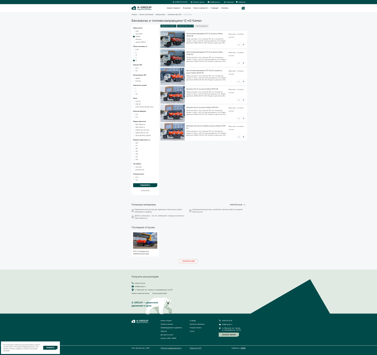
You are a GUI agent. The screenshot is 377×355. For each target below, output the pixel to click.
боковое (138, 81)
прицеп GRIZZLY (140, 42)
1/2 (136, 94)
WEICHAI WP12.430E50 (143, 135)
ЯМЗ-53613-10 (140, 127)
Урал (137, 31)
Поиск (243, 8)
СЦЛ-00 (138, 101)
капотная (138, 167)
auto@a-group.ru (140, 286)
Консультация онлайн (159, 293)
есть (136, 68)
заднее (137, 78)
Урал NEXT (139, 34)
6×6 (136, 117)
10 (136, 55)
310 (136, 157)
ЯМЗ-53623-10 (140, 124)
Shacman (138, 39)
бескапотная (139, 170)
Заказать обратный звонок (140, 293)
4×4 (136, 114)
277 (136, 146)
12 (136, 60)
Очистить (145, 191)
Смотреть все (236, 205)
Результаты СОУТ (196, 348)
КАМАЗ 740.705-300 (142, 130)
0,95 (137, 49)
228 (136, 143)
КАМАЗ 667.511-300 (141, 133)
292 (136, 151)
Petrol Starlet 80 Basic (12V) (144, 107)
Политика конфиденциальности (171, 348)
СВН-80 (138, 104)
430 (136, 159)
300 (136, 154)
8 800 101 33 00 (140, 283)
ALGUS (243, 348)
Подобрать (145, 185)
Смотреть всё (188, 261)
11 (135, 58)
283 (136, 148)
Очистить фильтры (201, 26)
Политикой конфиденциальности (25, 347)
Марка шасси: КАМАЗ (168, 26)
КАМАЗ (137, 36)
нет (136, 71)
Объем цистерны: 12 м (184, 26)
